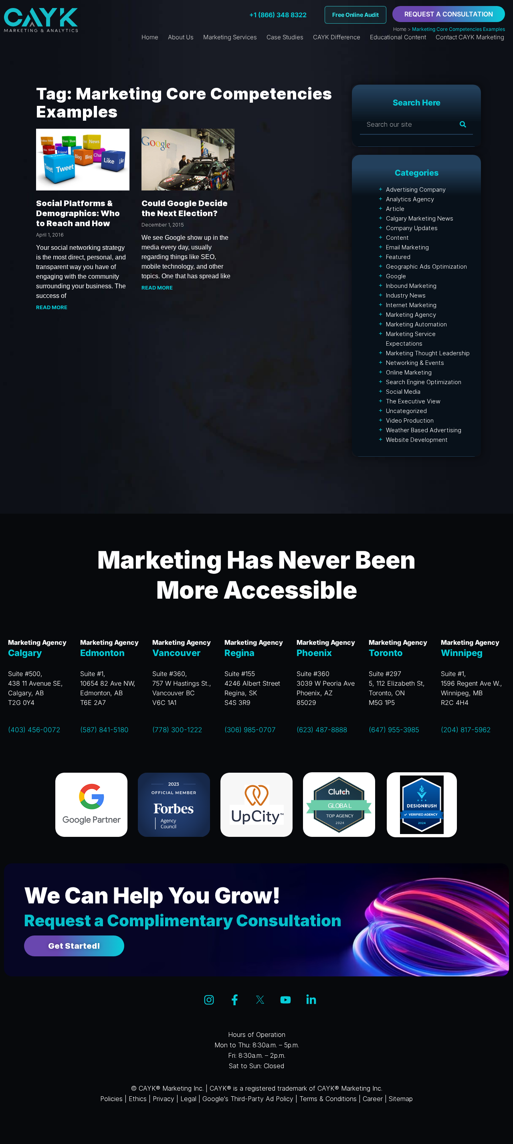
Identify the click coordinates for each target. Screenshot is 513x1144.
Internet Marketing (411, 305)
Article (395, 209)
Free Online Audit (355, 14)
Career (373, 1099)
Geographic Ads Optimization (426, 266)
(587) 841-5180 (104, 730)
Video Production (410, 420)
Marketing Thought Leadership (428, 353)
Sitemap (401, 1099)
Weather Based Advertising (423, 430)
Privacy (163, 1099)
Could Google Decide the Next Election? (184, 208)
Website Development (417, 439)
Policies (111, 1099)
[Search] (463, 124)
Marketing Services (230, 37)
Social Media (403, 391)
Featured (398, 257)
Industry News (406, 295)
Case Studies (285, 37)
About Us (181, 37)
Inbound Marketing (411, 286)
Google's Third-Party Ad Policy (247, 1099)
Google (396, 276)
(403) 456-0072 (34, 730)
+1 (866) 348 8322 (278, 15)
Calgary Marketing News (419, 218)
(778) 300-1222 (177, 730)
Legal (188, 1099)
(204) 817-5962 (466, 730)
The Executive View (413, 401)
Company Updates (412, 228)
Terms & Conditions (328, 1099)
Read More (51, 307)
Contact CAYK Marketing (470, 37)
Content (397, 237)
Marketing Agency (411, 314)
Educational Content (398, 37)
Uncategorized (406, 411)
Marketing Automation (416, 324)
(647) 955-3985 (394, 730)
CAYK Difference (336, 37)
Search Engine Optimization (423, 382)
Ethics (138, 1099)
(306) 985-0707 (250, 730)
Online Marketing (409, 372)
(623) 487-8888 (322, 730)
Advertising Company (416, 189)
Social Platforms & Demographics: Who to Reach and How (78, 213)
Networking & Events (415, 362)
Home (399, 29)
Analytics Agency (410, 199)
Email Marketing (407, 247)
